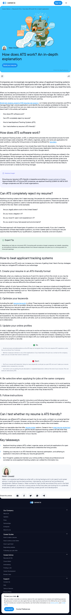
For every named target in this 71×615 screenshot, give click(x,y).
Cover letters (7, 561)
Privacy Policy (7, 592)
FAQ (4, 585)
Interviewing (7, 564)
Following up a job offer (10, 550)
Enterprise (6, 527)
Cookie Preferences (23, 609)
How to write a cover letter (11, 541)
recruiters (53, 142)
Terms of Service (8, 588)
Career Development (9, 571)
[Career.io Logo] (9, 3)
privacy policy (55, 603)
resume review (30, 427)
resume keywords (20, 303)
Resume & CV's (16, 9)
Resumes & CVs (7, 558)
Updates (5, 517)
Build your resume (9, 65)
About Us (6, 513)
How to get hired (8, 544)
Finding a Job (7, 568)
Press (5, 520)
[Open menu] (66, 3)
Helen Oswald (13, 48)
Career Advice (6, 9)
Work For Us (7, 530)
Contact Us (6, 582)
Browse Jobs (7, 574)
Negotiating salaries (9, 547)
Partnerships (7, 523)
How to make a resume (10, 537)
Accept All (9, 609)
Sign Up (58, 3)
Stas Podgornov (64, 70)
